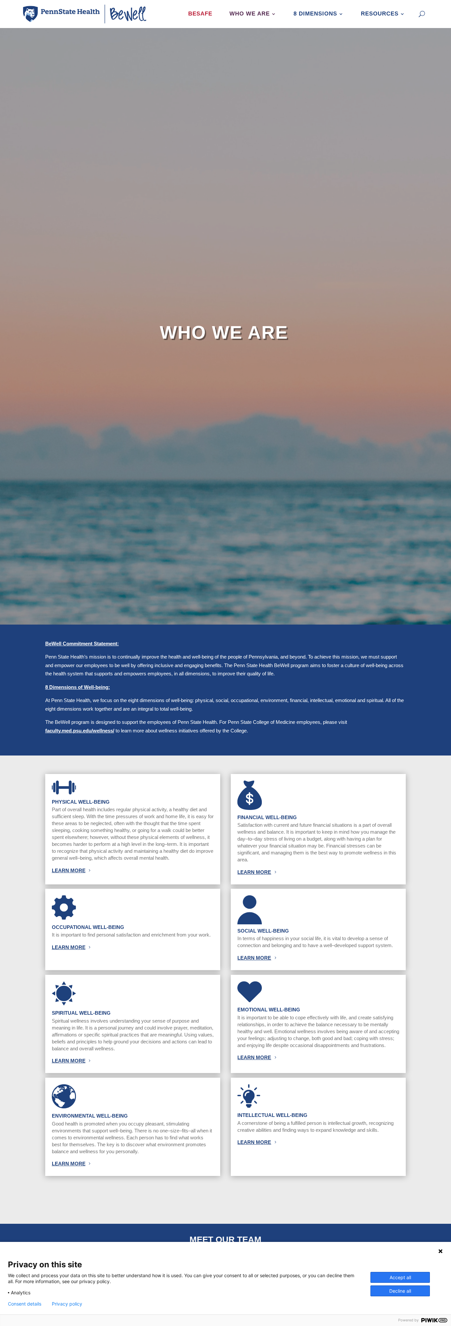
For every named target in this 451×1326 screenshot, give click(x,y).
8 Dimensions (315, 14)
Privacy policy (67, 1304)
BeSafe (200, 14)
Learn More (69, 870)
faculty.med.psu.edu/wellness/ (79, 730)
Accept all (400, 1277)
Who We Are (249, 14)
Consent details (24, 1304)
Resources (380, 14)
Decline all (400, 1291)
